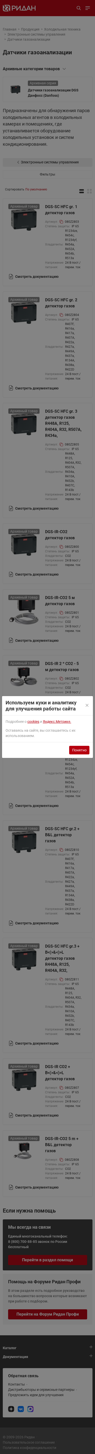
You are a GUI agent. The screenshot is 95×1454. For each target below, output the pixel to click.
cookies (33, 722)
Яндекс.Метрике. (57, 722)
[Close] (87, 705)
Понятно (79, 750)
